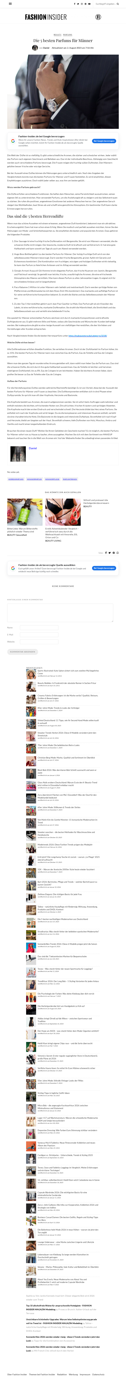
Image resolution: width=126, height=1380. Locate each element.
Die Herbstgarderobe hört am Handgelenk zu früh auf (61, 1006)
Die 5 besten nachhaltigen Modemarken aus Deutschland (63, 919)
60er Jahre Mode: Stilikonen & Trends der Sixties (59, 807)
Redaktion (62, 1374)
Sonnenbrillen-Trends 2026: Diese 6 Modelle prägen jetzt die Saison (67, 944)
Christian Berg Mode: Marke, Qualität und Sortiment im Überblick (66, 757)
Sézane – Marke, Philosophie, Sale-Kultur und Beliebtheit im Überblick (68, 1267)
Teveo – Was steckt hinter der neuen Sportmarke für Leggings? (65, 969)
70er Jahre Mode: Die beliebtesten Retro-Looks (59, 745)
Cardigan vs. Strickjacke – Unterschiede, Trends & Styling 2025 (65, 1155)
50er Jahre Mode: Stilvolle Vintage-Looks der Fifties (60, 1080)
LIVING (57, 540)
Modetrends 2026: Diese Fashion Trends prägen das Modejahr (65, 844)
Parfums (67, 34)
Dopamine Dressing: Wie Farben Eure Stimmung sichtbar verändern (67, 1130)
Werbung (73, 1374)
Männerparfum (34, 479)
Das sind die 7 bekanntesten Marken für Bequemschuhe (62, 956)
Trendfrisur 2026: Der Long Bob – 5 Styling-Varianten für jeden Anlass (68, 981)
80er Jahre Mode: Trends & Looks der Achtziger (59, 708)
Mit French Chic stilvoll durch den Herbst (54, 1350)
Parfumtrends (70, 479)
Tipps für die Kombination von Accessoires (54, 1340)
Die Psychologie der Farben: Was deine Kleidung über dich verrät (66, 993)
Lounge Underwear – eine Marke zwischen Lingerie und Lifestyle (66, 1242)
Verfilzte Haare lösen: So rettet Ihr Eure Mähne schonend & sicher (66, 1068)
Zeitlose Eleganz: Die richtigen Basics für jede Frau (60, 894)
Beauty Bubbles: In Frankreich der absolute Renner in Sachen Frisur (67, 683)
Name (10, 627)
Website (11, 641)
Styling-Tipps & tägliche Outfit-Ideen (54, 1093)
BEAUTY (57, 34)
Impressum (85, 1374)
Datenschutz (98, 1374)
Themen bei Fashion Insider (42, 1374)
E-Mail (10, 634)
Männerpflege (52, 479)
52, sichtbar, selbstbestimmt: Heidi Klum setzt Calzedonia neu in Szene (69, 1180)
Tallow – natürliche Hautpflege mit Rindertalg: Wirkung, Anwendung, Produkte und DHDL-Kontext (61, 1327)
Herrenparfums (16, 479)
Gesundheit (21, 535)
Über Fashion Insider (17, 1374)
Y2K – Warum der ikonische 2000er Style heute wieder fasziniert (66, 869)
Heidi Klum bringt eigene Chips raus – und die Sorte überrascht (65, 1043)
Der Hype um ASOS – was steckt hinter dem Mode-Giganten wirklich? (68, 1031)
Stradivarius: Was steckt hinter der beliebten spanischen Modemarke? (68, 931)
